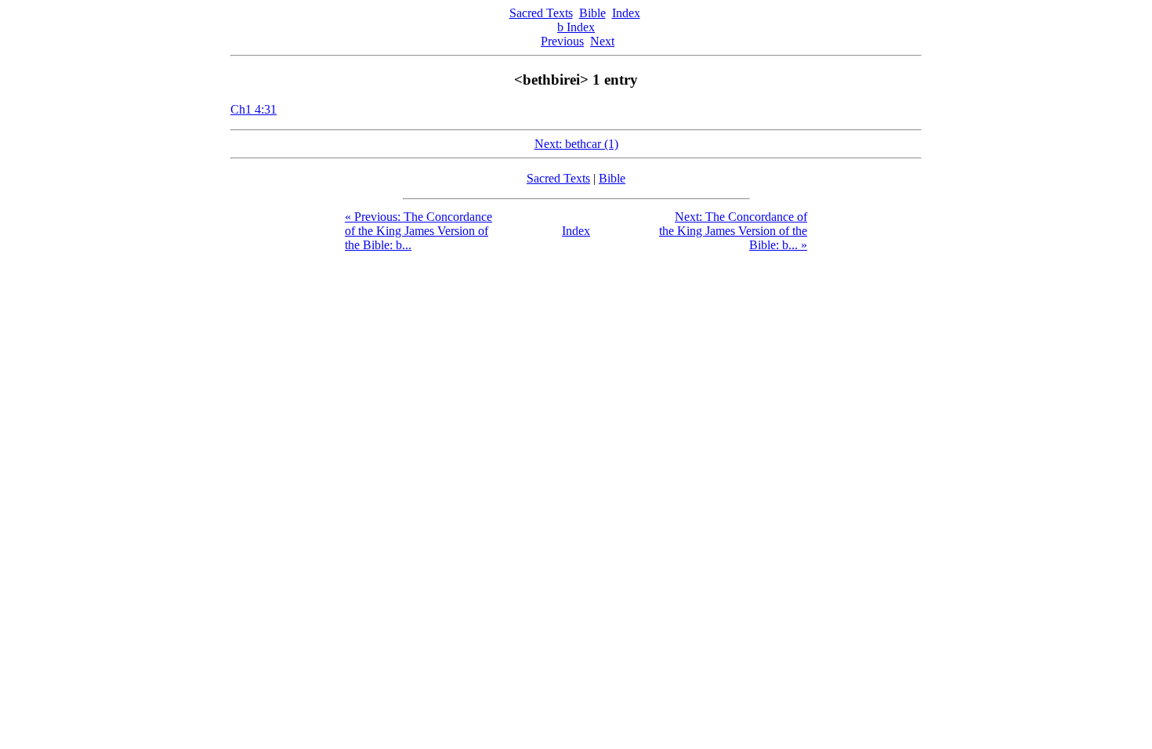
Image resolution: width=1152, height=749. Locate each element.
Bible (592, 13)
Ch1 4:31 (253, 109)
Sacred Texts (541, 13)
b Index (576, 27)
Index (626, 13)
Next (602, 41)
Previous (562, 41)
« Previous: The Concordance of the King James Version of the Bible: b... (418, 230)
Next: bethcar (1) (576, 143)
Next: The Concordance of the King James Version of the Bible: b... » (733, 230)
